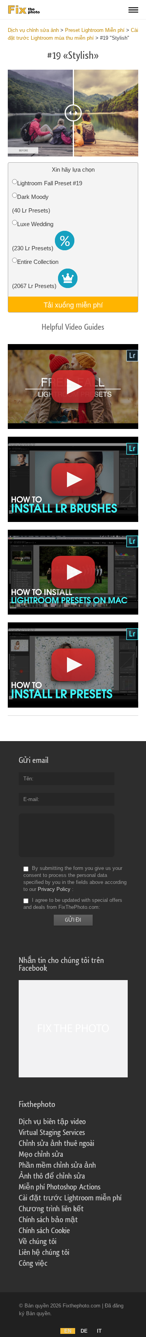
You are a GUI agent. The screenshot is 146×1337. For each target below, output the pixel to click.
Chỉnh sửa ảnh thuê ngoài (56, 1143)
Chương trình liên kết (51, 1209)
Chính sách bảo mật (48, 1220)
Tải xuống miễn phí (73, 304)
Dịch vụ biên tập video (52, 1122)
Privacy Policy (54, 889)
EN (67, 1331)
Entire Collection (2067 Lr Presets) (35, 273)
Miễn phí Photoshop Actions (59, 1187)
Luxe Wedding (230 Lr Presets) (33, 236)
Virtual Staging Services (52, 1133)
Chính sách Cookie (44, 1231)
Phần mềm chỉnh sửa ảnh (57, 1165)
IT (99, 1331)
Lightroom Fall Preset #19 (49, 183)
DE (84, 1331)
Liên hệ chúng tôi (44, 1252)
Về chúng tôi (37, 1242)
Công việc (33, 1263)
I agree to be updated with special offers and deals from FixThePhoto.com (72, 903)
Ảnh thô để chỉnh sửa (52, 1176)
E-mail (30, 799)
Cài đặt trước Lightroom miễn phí (70, 1198)
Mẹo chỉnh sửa (41, 1154)
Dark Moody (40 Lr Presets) (31, 203)
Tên (27, 779)
